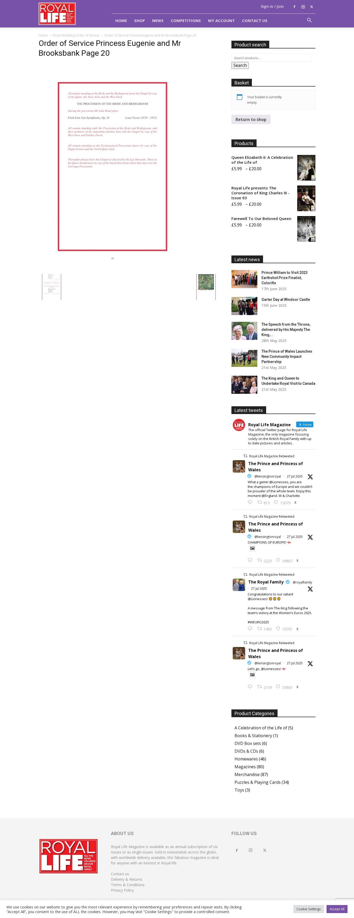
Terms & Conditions (128, 884)
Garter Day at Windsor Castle (285, 299)
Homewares (246, 759)
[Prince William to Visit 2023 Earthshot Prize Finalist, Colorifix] (244, 279)
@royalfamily (302, 582)
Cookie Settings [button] (308, 909)
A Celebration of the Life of (261, 728)
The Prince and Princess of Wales (275, 467)
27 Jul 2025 (295, 476)
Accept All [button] (337, 909)
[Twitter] (311, 6)
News (158, 20)
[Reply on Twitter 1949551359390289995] (251, 628)
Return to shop (251, 119)
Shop (139, 20)
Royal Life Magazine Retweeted (271, 456)
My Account (221, 20)
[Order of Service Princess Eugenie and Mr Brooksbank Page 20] (112, 269)
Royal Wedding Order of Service (76, 35)
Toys (239, 790)
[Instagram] (303, 6)
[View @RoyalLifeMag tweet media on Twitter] (252, 548)
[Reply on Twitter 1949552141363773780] (251, 560)
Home (121, 20)
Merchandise (247, 774)
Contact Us (254, 20)
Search (240, 65)
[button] (309, 21)
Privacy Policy (122, 890)
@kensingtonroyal (267, 476)
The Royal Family (266, 582)
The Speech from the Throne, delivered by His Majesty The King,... (285, 329)
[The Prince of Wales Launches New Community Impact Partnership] (244, 358)
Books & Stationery (253, 735)
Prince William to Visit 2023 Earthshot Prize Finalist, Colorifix (284, 278)
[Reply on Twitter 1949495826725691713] (251, 687)
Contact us (120, 873)
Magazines (245, 767)
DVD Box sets (248, 743)
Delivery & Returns (126, 879)
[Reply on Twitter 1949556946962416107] (251, 502)
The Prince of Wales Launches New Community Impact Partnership (286, 356)
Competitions (186, 20)
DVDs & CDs (246, 751)
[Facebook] (294, 6)
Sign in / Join (272, 6)
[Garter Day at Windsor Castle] (244, 306)
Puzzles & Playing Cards (258, 782)
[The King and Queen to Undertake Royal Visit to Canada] (244, 385)
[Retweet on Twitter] (245, 456)
